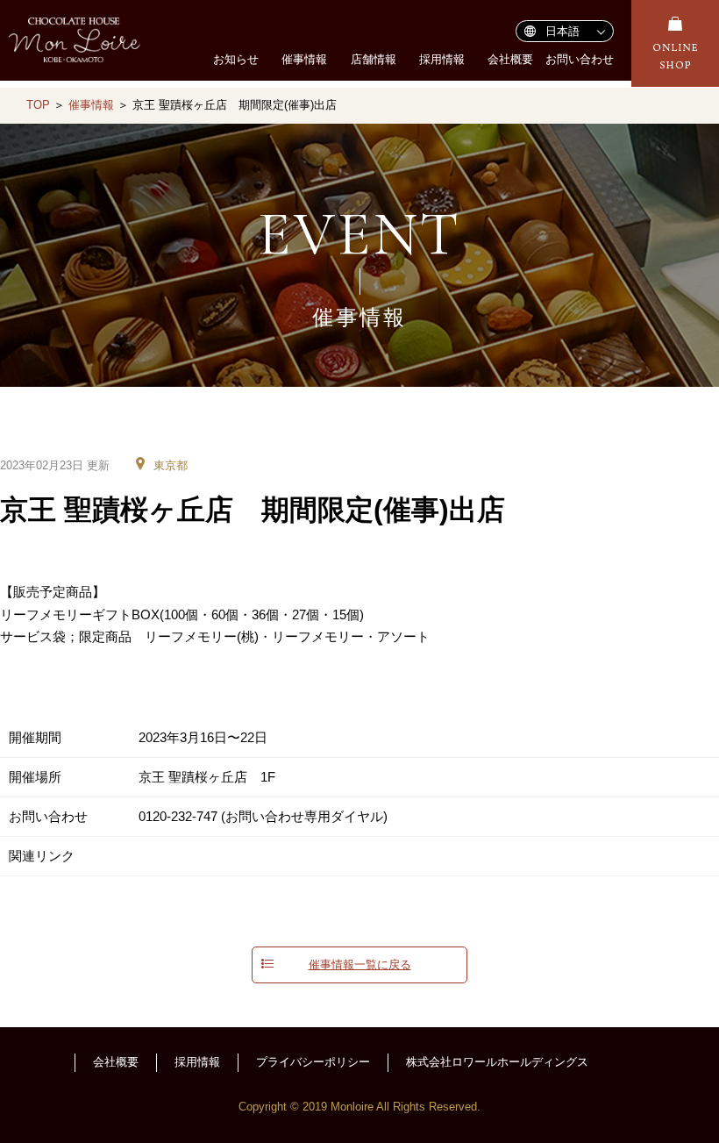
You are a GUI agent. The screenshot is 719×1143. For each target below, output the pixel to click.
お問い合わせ (579, 59)
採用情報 (442, 59)
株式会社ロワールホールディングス (497, 1061)
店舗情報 (373, 59)
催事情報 (304, 59)
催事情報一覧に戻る (360, 965)
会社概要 (510, 59)
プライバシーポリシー (313, 1061)
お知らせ (236, 59)
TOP (38, 104)
